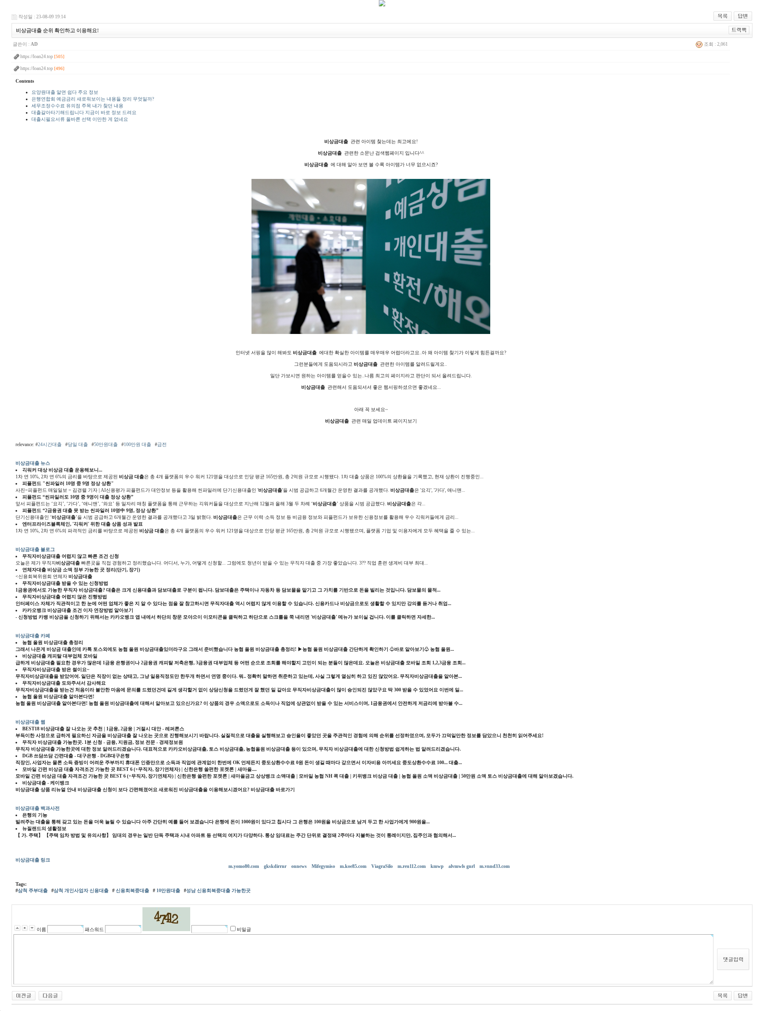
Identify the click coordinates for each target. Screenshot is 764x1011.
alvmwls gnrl (462, 866)
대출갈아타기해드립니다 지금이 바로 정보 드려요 (83, 112)
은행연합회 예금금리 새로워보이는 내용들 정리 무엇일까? (92, 99)
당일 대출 (78, 444)
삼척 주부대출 (33, 890)
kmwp (438, 866)
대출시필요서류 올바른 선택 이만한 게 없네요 (79, 119)
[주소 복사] (739, 30)
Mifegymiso (324, 866)
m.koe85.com (354, 866)
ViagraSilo (382, 866)
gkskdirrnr (276, 866)
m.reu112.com (412, 866)
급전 (162, 444)
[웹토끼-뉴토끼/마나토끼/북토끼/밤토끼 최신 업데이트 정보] (50, 995)
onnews (299, 866)
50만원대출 (106, 444)
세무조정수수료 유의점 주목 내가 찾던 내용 (77, 106)
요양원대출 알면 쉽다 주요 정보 (64, 92)
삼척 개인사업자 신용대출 (81, 890)
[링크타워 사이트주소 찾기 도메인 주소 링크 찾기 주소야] (24, 995)
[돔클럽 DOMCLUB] (382, 5)
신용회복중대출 (132, 890)
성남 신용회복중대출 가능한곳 (218, 890)
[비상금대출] (370, 332)
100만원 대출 (137, 444)
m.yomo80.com (244, 866)
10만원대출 (167, 890)
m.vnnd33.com (495, 866)
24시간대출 (50, 444)
